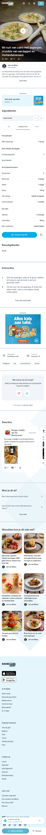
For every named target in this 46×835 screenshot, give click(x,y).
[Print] (34, 3)
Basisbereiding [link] (7, 775)
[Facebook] (4, 824)
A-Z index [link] (5, 711)
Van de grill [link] (6, 728)
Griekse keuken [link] (7, 741)
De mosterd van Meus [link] (10, 799)
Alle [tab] (9, 126)
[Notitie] (23, 3)
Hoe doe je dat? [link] (8, 802)
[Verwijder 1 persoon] (35, 118)
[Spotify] (25, 824)
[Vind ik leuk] (27, 393)
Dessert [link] (5, 772)
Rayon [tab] (37, 126)
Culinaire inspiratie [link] (9, 796)
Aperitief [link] (5, 765)
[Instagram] (14, 824)
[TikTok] (9, 824)
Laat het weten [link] (28, 405)
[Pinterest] (20, 824)
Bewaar (38, 831)
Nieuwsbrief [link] (6, 707)
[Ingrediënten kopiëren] (41, 235)
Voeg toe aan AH (21, 235)
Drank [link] (4, 779)
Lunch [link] (4, 762)
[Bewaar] (19, 536)
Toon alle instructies (23, 300)
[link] (7, 3)
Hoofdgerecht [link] (7, 768)
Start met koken (17, 831)
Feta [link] (3, 745)
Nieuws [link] (4, 806)
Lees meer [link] (23, 81)
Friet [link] (3, 734)
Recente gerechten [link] (9, 697)
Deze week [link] (6, 694)
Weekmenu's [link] (7, 700)
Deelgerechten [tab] (23, 126)
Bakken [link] (5, 731)
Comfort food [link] (7, 704)
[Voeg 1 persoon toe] (41, 118)
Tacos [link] (4, 738)
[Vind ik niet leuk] (18, 393)
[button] (6, 363)
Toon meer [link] (23, 514)
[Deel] (29, 3)
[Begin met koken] (23, 31)
